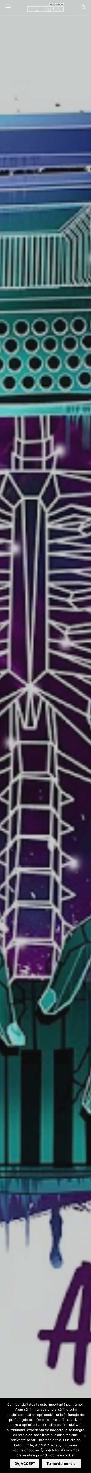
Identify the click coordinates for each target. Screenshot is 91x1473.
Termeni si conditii (61, 1463)
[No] (84, 1435)
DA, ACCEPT (25, 1463)
